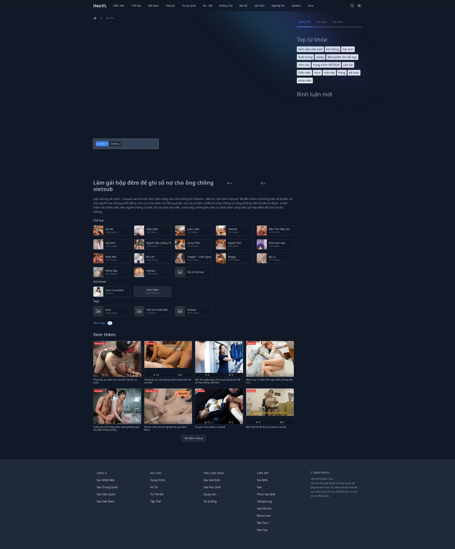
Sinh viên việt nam (310, 49)
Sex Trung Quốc (107, 487)
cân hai (348, 65)
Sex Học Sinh (212, 487)
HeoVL (100, 6)
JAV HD (243, 5)
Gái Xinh (259, 5)
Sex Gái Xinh (212, 480)
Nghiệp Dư (278, 5)
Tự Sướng (210, 501)
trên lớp (329, 73)
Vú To (154, 487)
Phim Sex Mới (266, 494)
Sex (259, 487)
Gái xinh (347, 49)
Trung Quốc (189, 5)
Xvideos (296, 5)
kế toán (354, 73)
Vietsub (170, 5)
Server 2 (116, 143)
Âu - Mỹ (207, 5)
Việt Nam (153, 5)
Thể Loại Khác (214, 473)
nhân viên (304, 80)
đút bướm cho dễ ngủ (342, 57)
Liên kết (263, 473)
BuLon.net (264, 516)
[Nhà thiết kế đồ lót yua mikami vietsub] (270, 402)
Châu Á (102, 473)
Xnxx (310, 5)
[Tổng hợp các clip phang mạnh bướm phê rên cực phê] (168, 354)
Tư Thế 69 (156, 494)
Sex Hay (155, 473)
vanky (320, 57)
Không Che (225, 5)
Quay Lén (210, 494)
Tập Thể (155, 501)
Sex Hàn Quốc (106, 494)
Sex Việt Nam (105, 501)
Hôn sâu (303, 65)
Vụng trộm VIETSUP (326, 65)
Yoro (317, 73)
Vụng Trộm (157, 480)
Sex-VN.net (264, 508)
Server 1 (102, 143)
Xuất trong (305, 57)
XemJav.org (264, 501)
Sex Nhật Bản (105, 480)
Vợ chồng (332, 49)
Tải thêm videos (193, 438)
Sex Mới (262, 480)
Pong (341, 73)
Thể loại (136, 5)
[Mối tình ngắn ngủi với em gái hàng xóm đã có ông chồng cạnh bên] (219, 357)
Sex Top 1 (263, 523)
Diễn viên (118, 5)
